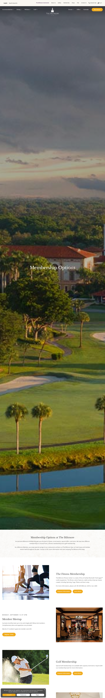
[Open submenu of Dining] (21, 9)
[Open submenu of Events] (73, 9)
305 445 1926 (93, 3)
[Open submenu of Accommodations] (13, 9)
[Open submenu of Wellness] (30, 9)
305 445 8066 (80, 586)
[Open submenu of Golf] (37, 9)
